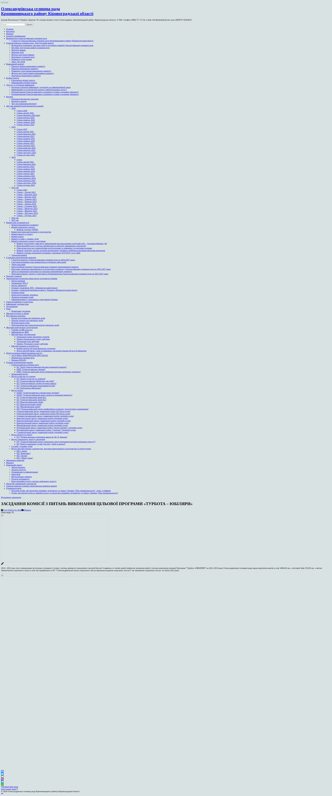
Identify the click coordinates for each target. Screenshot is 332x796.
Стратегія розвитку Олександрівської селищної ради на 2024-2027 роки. (43, 260)
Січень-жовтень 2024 (26, 181)
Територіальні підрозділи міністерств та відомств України (31, 278)
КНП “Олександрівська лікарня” (31, 369)
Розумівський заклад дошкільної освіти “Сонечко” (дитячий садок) (46, 430)
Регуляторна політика (15, 316)
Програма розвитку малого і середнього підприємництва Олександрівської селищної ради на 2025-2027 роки (59, 274)
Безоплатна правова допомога (24, 295)
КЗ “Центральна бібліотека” (29, 388)
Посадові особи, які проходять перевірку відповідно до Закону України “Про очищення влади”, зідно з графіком (61, 491)
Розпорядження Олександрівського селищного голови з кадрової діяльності (44, 92)
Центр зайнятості (19, 285)
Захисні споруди (18, 470)
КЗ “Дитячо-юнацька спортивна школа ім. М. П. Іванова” (42, 437)
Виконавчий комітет (15, 64)
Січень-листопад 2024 (26, 183)
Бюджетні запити (19, 101)
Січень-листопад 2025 (26, 153)
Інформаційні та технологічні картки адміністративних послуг (39, 90)
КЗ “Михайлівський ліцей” (29, 407)
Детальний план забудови (28, 341)
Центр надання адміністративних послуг (24, 353)
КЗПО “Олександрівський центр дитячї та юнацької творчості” (45, 395)
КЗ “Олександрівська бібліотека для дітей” (35, 381)
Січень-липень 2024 (25, 174)
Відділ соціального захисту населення (28, 439)
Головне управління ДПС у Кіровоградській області (34, 288)
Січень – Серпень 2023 (27, 206)
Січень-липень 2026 (25, 125)
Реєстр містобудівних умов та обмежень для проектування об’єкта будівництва (52, 351)
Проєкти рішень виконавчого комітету (28, 66)
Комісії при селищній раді (17, 222)
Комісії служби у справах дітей (25, 239)
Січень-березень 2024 (26, 164)
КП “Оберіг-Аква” (25, 458)
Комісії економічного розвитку (25, 225)
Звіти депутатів (18, 62)
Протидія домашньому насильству (21, 484)
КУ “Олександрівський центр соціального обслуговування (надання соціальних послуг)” (56, 442)
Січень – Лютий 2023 (26, 192)
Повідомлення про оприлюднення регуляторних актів (35, 325)
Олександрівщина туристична (19, 302)
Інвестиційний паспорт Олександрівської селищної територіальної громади (44, 267)
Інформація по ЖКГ (20, 332)
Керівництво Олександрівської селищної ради (26, 38)
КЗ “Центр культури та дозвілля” (31, 379)
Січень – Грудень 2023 (26, 215)
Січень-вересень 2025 (26, 148)
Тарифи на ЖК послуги (21, 330)
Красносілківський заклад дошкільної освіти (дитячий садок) (44, 421)
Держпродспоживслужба (22, 297)
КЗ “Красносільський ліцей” (29, 404)
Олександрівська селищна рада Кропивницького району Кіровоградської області (47, 11)
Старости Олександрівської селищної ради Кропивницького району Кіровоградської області (52, 41)
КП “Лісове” (22, 456)
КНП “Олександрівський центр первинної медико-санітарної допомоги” (49, 372)
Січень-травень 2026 (26, 120)
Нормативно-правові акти (22, 358)
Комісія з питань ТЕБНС (27, 229)
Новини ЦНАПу (18, 360)
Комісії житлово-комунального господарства (31, 232)
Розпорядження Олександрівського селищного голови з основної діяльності (45, 94)
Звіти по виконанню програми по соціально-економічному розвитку (41, 271)
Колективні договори (20, 311)
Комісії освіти (17, 236)
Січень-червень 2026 (26, 122)
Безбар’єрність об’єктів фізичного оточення (36, 348)
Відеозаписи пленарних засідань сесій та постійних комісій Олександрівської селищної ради (52, 45)
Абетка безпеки (18, 467)
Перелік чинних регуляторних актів (27, 320)
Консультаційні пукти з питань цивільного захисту (34, 481)
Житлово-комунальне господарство (22, 327)
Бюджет (9, 97)
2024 (13, 157)
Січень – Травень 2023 (26, 199)
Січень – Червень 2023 (27, 201)
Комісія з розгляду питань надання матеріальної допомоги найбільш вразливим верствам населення (61, 250)
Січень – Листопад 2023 (27, 213)
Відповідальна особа (20, 323)
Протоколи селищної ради (23, 57)
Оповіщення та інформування (24, 472)
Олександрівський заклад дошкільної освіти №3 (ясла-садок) (43, 411)
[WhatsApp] (166, 784)
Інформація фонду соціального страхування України (34, 299)
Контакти (10, 31)
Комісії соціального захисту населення (28, 241)
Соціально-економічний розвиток (21, 257)
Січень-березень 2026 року (28, 115)
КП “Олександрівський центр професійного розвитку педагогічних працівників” (53, 409)
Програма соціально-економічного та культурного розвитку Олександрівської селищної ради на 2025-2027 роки (61, 269)
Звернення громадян (15, 460)
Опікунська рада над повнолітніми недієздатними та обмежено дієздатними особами (54, 248)
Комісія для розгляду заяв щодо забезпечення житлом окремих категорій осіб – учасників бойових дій (62, 243)
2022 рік (15, 218)
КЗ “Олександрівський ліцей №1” (32, 397)
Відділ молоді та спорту (21, 435)
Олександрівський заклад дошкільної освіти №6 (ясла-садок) (43, 414)
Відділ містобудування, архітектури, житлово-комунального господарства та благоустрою (51, 449)
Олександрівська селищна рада (25, 365)
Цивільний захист (14, 465)
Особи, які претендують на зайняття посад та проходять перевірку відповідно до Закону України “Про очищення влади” (64, 493)
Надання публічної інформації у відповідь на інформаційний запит (41, 87)
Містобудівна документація (23, 334)
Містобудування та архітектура (25, 346)
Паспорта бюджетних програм (24, 99)
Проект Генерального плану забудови (33, 339)
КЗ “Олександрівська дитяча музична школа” (37, 383)
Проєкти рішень (18, 50)
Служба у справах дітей (21, 446)
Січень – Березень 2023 (27, 194)
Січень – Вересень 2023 (27, 208)
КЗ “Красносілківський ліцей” (30, 402)
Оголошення (12, 306)
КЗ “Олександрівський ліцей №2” (32, 400)
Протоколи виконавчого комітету (26, 76)
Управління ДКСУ (19, 283)
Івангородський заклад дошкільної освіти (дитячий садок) (42, 418)
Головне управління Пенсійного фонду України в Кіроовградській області (44, 290)
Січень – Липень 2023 (26, 204)
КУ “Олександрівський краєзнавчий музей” (36, 386)
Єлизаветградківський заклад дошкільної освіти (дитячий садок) (45, 416)
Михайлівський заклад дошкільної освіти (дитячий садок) (42, 425)
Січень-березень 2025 (26, 134)
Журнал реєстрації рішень (22, 55)
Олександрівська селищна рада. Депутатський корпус (30, 43)
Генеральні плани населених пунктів (33, 337)
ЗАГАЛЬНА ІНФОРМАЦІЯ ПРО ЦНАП (29, 355)
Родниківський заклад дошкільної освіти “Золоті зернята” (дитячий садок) (49, 428)
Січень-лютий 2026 (25, 113)
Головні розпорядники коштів (19, 362)
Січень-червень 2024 (26, 171)
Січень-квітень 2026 (25, 118)
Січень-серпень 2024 (26, 176)
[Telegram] (166, 781)
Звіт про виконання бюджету (24, 104)
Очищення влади (13, 488)
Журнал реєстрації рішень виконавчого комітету (32, 73)
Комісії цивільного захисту (23, 227)
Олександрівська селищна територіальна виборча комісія (31, 486)
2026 (13, 108)
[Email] (166, 776)
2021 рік (15, 220)
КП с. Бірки (22, 451)
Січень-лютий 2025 (25, 132)
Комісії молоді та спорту (22, 234)
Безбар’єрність (12, 78)
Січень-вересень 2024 (26, 178)
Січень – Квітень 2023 (26, 197)
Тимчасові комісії (19, 255)
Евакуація (15, 474)
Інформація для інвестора (17, 304)
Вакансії (10, 463)
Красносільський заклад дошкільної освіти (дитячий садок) (43, 423)
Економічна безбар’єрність (23, 80)
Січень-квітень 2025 (25, 136)
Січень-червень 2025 (26, 141)
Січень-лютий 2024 (25, 162)
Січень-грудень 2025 (26, 155)
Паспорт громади (14, 276)
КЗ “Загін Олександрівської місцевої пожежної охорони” (42, 367)
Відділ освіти (17, 390)
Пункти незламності (20, 479)
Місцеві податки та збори (17, 313)
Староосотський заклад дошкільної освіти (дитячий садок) (42, 432)
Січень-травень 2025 (26, 139)
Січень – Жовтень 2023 (27, 211)
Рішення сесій (17, 52)
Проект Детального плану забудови (32, 344)
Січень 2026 (22, 111)
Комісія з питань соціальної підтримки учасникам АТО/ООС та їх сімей (48, 253)
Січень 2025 (22, 129)
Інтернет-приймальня (15, 36)
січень (19, 160)
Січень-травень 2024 (26, 169)
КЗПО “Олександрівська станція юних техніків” (38, 393)
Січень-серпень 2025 (26, 146)
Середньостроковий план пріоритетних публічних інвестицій (38, 262)
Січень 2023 (22, 190)
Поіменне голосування (21, 59)
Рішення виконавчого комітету (25, 69)
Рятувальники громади (21, 477)
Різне (8, 309)
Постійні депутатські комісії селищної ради (30, 48)
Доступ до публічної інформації (20, 85)
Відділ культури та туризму (23, 376)
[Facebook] (166, 771)
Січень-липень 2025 (25, 143)
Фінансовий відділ (19, 374)
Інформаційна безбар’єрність (24, 83)
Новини (9, 34)
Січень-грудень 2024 (26, 185)
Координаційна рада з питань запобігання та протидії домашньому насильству (51, 246)
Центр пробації (18, 281)
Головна (9, 29)
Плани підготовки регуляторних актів (28, 318)
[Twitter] (166, 774)
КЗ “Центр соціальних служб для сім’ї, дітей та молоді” (41, 444)
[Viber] (166, 779)
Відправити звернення (11, 497)
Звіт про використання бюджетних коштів (24, 106)
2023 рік (15, 188)
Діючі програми (18, 264)
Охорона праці (17, 292)
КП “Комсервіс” (24, 453)
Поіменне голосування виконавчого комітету (31, 71)
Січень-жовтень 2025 (26, 150)
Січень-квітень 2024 (25, 167)
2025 (13, 127)
